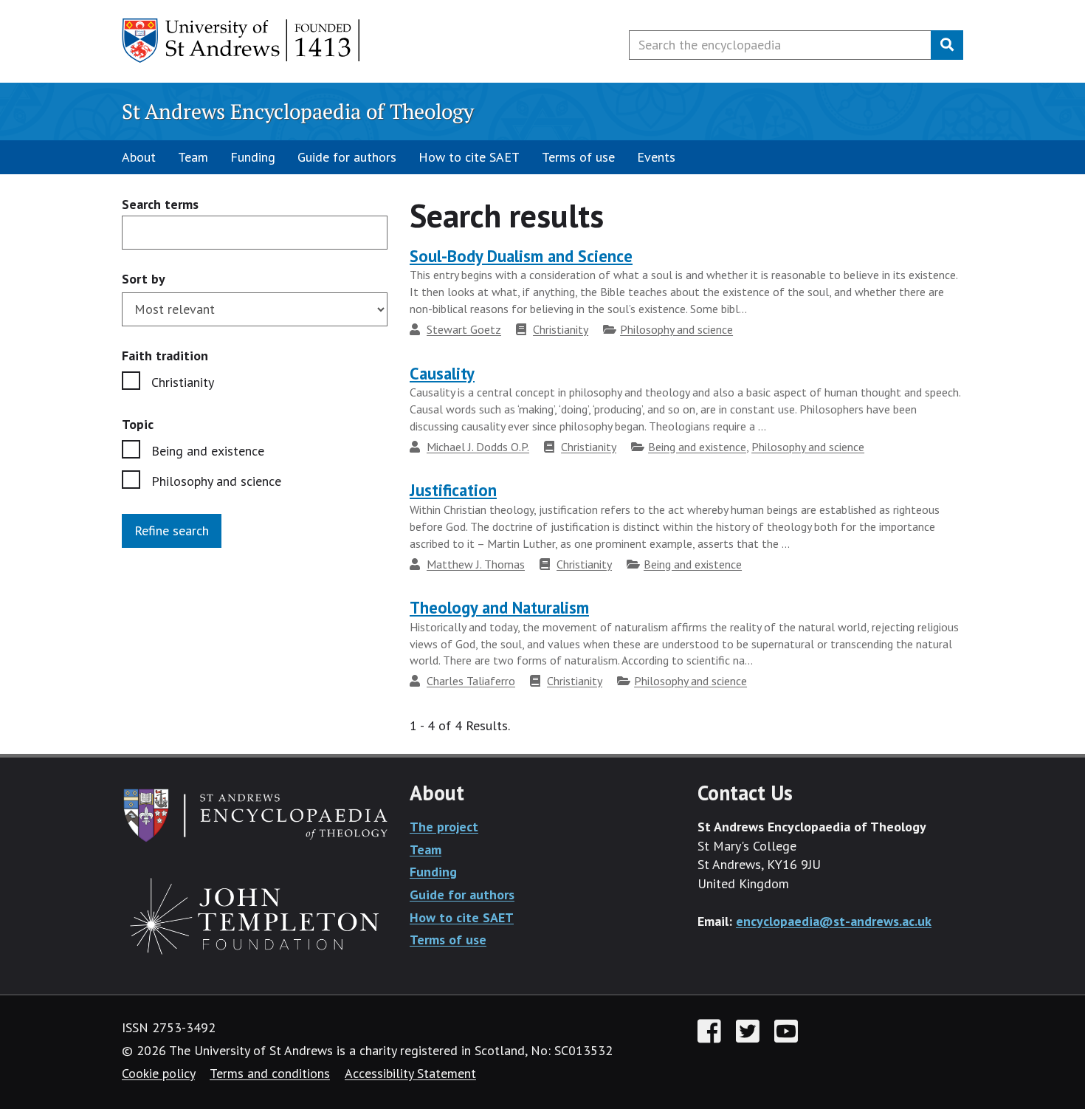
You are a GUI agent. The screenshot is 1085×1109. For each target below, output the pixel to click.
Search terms (160, 205)
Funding (252, 156)
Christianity (182, 382)
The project (444, 826)
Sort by (143, 278)
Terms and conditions (270, 1073)
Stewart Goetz (464, 329)
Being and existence (207, 450)
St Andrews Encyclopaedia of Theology (298, 111)
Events (656, 156)
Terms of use (578, 156)
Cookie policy (158, 1073)
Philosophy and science (216, 481)
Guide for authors (346, 156)
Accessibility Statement (410, 1073)
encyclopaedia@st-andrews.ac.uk (833, 921)
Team (193, 156)
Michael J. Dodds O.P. (478, 446)
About (139, 156)
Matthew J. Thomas (476, 564)
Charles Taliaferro (471, 680)
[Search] (947, 45)
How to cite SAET (469, 156)
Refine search (171, 530)
